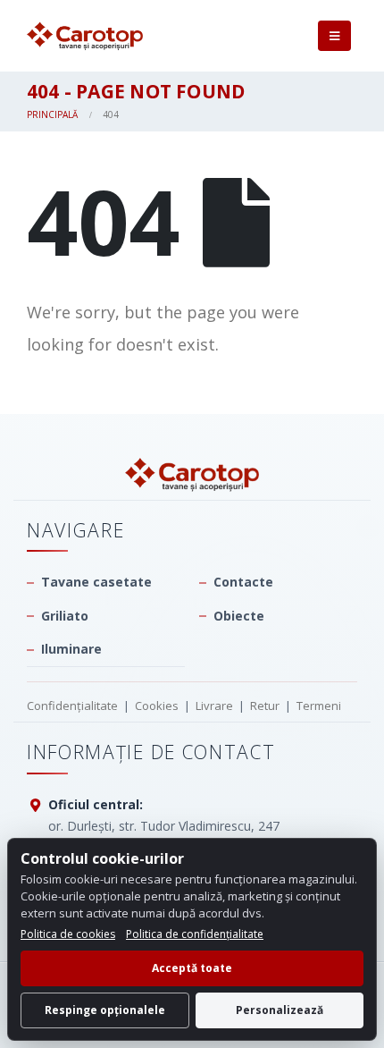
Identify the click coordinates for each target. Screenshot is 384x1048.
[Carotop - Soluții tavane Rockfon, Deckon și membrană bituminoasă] (85, 36)
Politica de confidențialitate (194, 934)
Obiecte (238, 615)
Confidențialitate (72, 705)
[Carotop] (192, 474)
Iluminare (71, 648)
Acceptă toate (192, 968)
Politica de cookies (68, 934)
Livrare (214, 705)
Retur (265, 705)
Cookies (157, 705)
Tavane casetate (96, 581)
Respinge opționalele (105, 1010)
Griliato (64, 615)
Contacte (243, 581)
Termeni (318, 705)
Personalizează (279, 1010)
